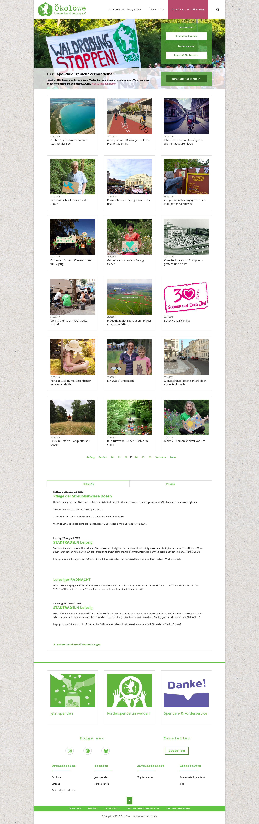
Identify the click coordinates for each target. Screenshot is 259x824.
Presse (170, 483)
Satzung (56, 783)
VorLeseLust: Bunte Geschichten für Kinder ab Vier (70, 382)
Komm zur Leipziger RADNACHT (131, 87)
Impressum (75, 808)
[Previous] (41, 54)
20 (112, 457)
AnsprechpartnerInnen (63, 789)
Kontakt (93, 808)
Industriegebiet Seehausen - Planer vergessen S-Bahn (129, 322)
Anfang (91, 457)
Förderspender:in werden (128, 713)
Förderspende (101, 783)
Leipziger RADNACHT (72, 579)
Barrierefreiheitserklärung (143, 808)
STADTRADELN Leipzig (73, 542)
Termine (88, 483)
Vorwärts (161, 457)
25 (143, 457)
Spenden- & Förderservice (185, 713)
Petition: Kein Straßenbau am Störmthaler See (68, 141)
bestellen (176, 750)
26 (150, 457)
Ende (173, 457)
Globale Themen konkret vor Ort (184, 441)
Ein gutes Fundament (120, 380)
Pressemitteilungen (178, 808)
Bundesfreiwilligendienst (192, 777)
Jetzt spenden (61, 713)
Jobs (182, 783)
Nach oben (129, 800)
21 (119, 457)
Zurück (103, 457)
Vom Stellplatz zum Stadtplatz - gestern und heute (183, 262)
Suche (218, 7)
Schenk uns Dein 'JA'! (177, 320)
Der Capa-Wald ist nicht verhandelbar (128, 87)
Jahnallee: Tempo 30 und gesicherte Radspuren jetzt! (183, 141)
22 (126, 457)
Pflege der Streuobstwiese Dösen (82, 496)
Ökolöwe (56, 777)
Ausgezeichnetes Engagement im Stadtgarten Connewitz (184, 201)
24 (136, 457)
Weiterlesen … (77, 124)
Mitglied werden (145, 777)
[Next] (218, 54)
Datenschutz (112, 808)
